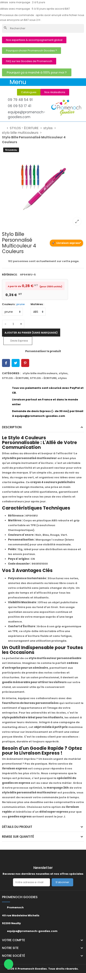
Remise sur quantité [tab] (18, 836)
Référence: (9, 274)
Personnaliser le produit (43, 351)
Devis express (19, 341)
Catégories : (11, 373)
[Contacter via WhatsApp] (8, 964)
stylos (63, 373)
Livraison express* (66, 243)
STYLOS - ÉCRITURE (15, 378)
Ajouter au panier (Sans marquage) (31, 333)
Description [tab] (12, 427)
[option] (43, 187)
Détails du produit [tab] (17, 827)
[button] (34, 40)
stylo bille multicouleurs (40, 373)
